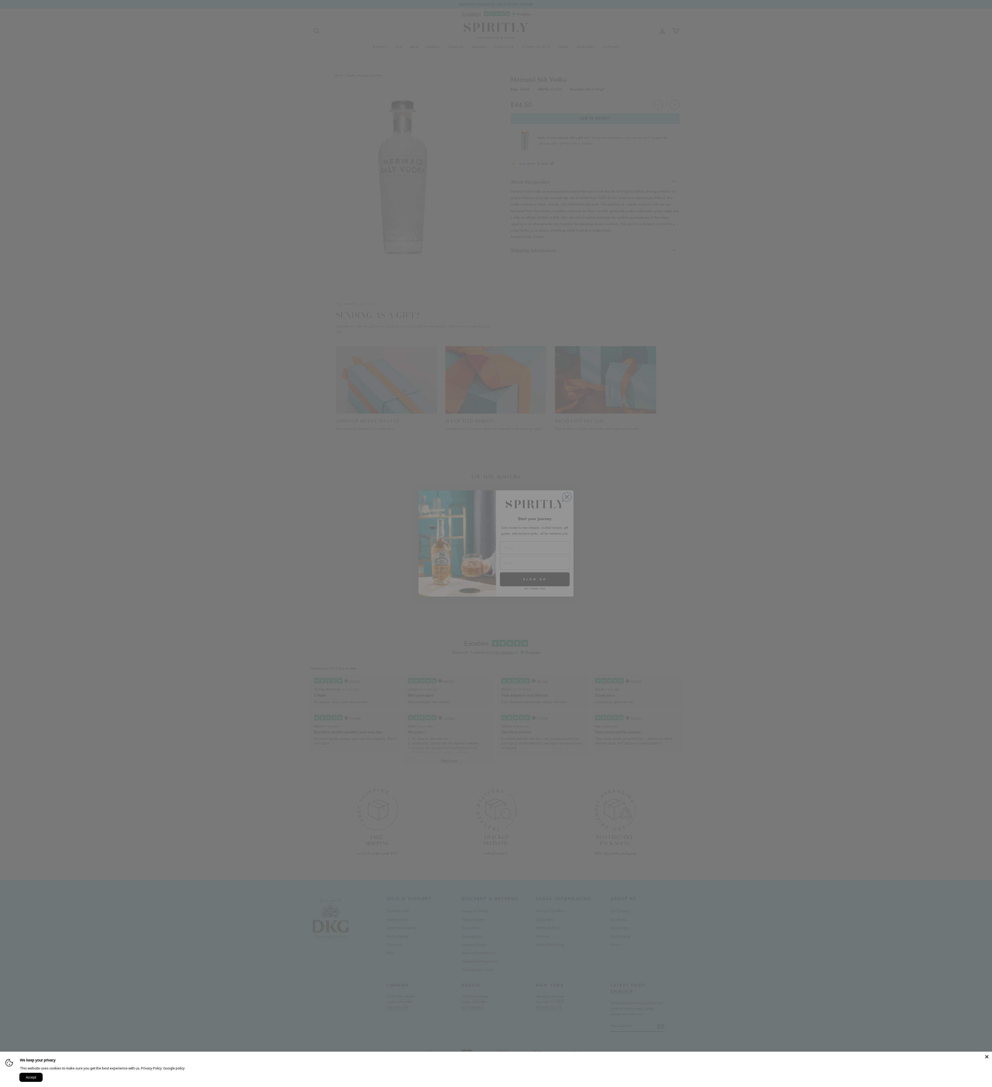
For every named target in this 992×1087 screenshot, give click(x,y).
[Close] (986, 1056)
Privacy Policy (151, 1068)
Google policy (174, 1068)
